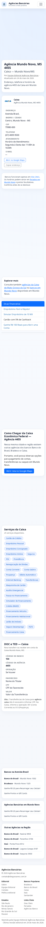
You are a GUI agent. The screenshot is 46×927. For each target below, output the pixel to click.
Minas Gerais (7, 908)
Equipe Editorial (8, 887)
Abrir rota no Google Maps (19, 471)
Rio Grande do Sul (9, 911)
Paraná (5, 914)
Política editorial (8, 892)
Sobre (4, 884)
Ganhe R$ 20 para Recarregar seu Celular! (22, 788)
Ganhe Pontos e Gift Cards (15, 793)
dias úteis (35, 177)
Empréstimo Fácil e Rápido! (17, 309)
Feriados (27, 906)
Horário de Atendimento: (17, 141)
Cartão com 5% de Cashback (17, 319)
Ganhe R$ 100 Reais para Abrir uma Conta (21, 326)
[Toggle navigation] (40, 4)
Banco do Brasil (30, 887)
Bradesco (28, 884)
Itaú (25, 892)
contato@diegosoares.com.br (14, 876)
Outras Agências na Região (17, 827)
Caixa (26, 890)
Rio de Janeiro (7, 906)
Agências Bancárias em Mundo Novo (21, 804)
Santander (28, 895)
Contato (5, 890)
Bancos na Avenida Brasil (16, 772)
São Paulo (6, 903)
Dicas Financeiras (12, 303)
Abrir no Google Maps (15, 160)
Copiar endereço (13, 165)
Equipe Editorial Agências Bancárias (23, 75)
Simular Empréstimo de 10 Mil (18, 314)
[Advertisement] (23, 36)
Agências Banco (31, 908)
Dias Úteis (28, 903)
